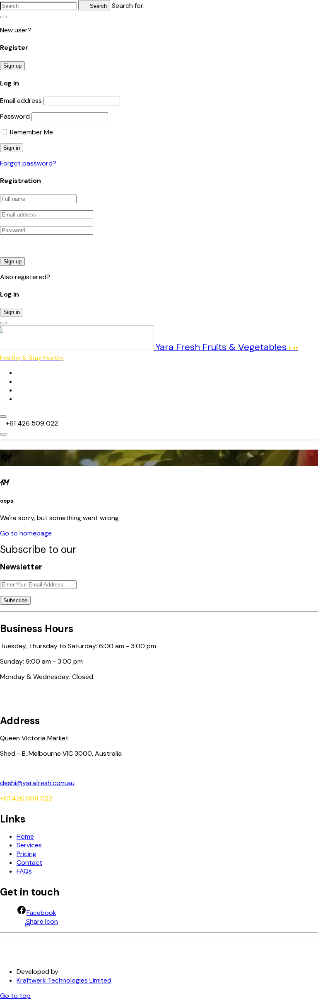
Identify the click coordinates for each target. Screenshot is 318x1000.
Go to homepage (26, 533)
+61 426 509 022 (26, 798)
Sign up (12, 66)
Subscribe (15, 600)
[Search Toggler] (3, 17)
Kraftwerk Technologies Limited (64, 980)
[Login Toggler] (3, 323)
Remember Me (30, 132)
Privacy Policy (20, 958)
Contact (29, 398)
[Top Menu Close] (3, 416)
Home (25, 372)
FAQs (24, 871)
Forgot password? (28, 163)
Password (15, 116)
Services (29, 381)
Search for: (128, 5)
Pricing (26, 390)
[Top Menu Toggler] (3, 434)
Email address (21, 100)
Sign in (11, 312)
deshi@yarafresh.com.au (37, 783)
